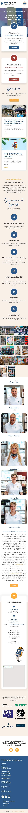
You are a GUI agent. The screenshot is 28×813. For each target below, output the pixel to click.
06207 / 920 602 (15, 622)
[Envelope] (9, 796)
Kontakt (5, 806)
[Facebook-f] (2, 796)
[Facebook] (11, 750)
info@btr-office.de (15, 621)
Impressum (6, 803)
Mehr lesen (6, 134)
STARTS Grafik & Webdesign (18, 811)
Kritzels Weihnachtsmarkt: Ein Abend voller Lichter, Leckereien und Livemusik (13, 154)
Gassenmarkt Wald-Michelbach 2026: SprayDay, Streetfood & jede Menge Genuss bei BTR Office (14, 121)
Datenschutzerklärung (9, 801)
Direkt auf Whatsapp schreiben (16, 624)
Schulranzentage (19, 564)
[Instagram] (17, 750)
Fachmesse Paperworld (14, 573)
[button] (25, 3)
